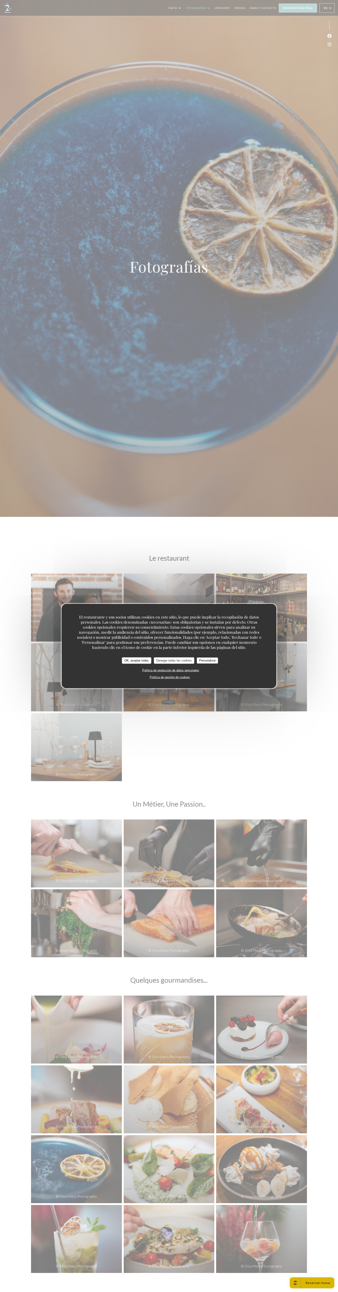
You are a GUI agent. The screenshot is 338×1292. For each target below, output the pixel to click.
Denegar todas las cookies (174, 660)
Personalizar (207, 660)
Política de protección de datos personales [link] (170, 670)
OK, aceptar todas (136, 660)
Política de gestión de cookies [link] (170, 677)
